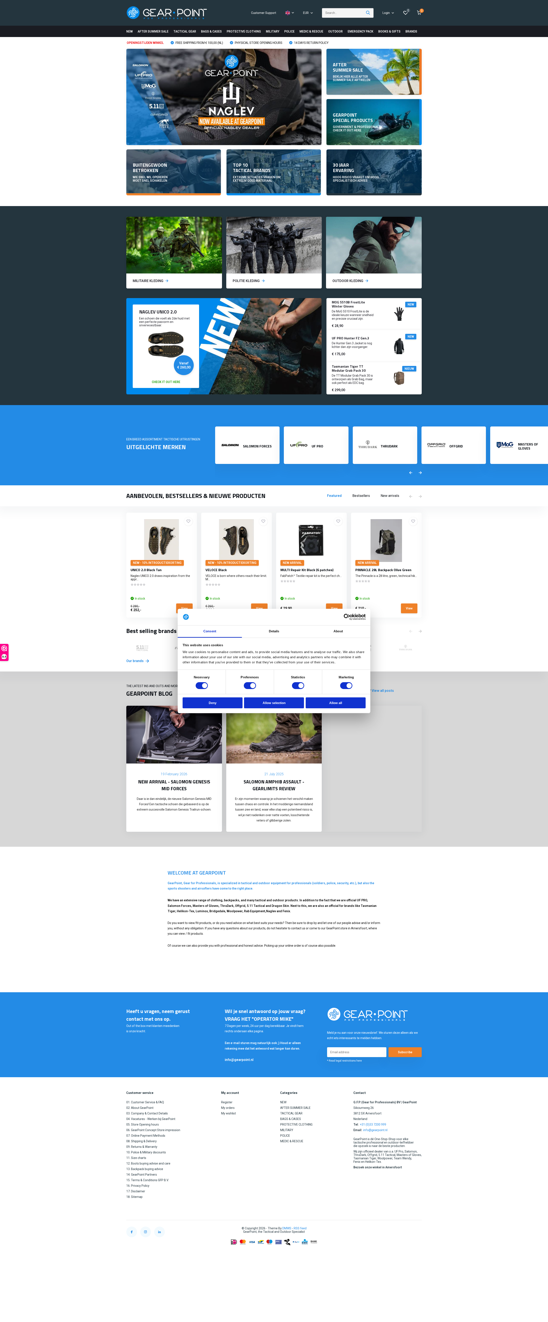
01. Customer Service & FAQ (145, 1102)
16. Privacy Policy (137, 1185)
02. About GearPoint (139, 1108)
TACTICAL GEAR (184, 31)
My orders (228, 1108)
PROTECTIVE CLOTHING (244, 31)
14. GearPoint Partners (141, 1174)
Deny (212, 703)
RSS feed (300, 1228)
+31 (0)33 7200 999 (373, 1124)
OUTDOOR (335, 31)
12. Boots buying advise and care (148, 1163)
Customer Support (263, 13)
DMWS (286, 1228)
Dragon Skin (280, 906)
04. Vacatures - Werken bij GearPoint (150, 1119)
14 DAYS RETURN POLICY (311, 43)
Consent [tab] (209, 631)
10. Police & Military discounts (146, 1152)
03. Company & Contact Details (147, 1113)
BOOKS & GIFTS (389, 31)
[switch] (250, 685)
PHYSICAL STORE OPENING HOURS (258, 43)
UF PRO (362, 900)
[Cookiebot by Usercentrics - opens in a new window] (347, 617)
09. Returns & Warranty (141, 1146)
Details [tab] (274, 631)
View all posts (383, 691)
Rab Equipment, (255, 911)
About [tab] (338, 631)
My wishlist (228, 1113)
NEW (129, 31)
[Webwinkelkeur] (417, 1228)
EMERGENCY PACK (360, 31)
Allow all (335, 703)
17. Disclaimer (135, 1191)
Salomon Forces (179, 906)
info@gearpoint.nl (239, 1060)
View (184, 608)
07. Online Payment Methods (145, 1135)
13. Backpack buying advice (144, 1169)
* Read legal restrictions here (344, 1060)
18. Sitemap (134, 1197)
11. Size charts (136, 1158)
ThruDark (227, 906)
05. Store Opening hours (142, 1124)
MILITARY (272, 31)
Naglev (271, 911)
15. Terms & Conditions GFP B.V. (147, 1180)
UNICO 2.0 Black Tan (146, 569)
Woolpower (235, 911)
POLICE (289, 31)
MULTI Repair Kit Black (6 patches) (307, 569)
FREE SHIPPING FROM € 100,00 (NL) (199, 43)
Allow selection (274, 703)
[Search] (368, 13)
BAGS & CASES (211, 31)
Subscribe (405, 1052)
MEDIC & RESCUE (311, 31)
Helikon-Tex (185, 911)
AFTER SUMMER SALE (153, 31)
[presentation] (410, 473)
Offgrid (240, 906)
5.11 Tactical (256, 906)
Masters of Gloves (206, 906)
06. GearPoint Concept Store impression (153, 1130)
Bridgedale (217, 911)
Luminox (202, 911)
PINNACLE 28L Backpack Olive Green (383, 569)
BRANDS (411, 31)
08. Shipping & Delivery (141, 1141)
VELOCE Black (216, 569)
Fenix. (287, 911)
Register (226, 1102)
